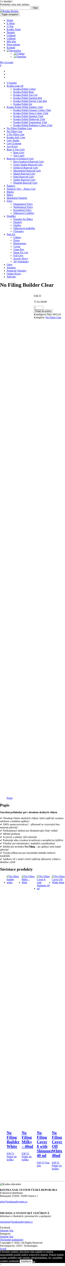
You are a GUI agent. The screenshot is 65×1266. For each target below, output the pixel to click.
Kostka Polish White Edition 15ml (25, 107)
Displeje (17, 222)
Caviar (16, 246)
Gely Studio (13, 140)
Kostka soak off (15, 85)
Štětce (10, 195)
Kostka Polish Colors (24, 88)
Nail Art (11, 234)
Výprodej (12, 82)
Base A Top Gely (16, 149)
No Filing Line (14, 131)
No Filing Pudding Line (19, 128)
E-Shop (11, 23)
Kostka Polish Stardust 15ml (28, 116)
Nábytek (11, 276)
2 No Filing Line (15, 134)
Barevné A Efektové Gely (20, 158)
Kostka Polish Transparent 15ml (30, 122)
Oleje (9, 264)
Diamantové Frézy (23, 204)
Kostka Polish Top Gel (25, 95)
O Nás (10, 26)
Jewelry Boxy (20, 258)
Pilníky (10, 191)
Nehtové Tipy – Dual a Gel (21, 188)
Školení (11, 32)
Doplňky (11, 216)
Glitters (17, 237)
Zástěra (17, 225)
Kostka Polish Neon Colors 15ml (30, 113)
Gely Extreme (14, 143)
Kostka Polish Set (22, 104)
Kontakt (11, 47)
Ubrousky (18, 231)
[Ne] (34, 1261)
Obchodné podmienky (12, 1239)
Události (11, 35)
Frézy (10, 201)
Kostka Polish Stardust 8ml (27, 98)
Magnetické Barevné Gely (27, 170)
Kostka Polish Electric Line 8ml (30, 101)
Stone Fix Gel (20, 252)
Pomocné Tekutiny (16, 270)
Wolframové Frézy (23, 207)
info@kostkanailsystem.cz (14, 1201)
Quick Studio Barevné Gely (28, 164)
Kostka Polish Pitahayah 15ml (29, 119)
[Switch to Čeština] (18, 53)
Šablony (11, 185)
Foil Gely (18, 255)
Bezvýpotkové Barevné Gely (28, 161)
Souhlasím (26, 1261)
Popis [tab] (9, 798)
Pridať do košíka (43, 311)
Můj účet (11, 41)
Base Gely (18, 152)
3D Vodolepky (21, 261)
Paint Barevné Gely (23, 176)
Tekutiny (11, 267)
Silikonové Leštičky (23, 213)
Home (10, 20)
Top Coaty (18, 155)
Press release (13, 44)
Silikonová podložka (24, 228)
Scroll (3, 1248)
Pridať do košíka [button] (12, 1158)
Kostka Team (14, 29)
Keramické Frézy (22, 210)
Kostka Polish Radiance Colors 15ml (32, 125)
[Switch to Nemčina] (19, 56)
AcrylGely (12, 146)
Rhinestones (19, 243)
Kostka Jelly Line (16, 137)
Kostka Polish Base (23, 92)
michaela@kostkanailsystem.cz (16, 1221)
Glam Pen (18, 249)
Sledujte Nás (6, 1230)
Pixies (16, 240)
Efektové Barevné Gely (25, 167)
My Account (6, 62)
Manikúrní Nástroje (17, 198)
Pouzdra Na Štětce (23, 219)
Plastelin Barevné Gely (25, 182)
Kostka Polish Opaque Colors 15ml (32, 110)
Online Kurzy (14, 273)
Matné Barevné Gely (24, 173)
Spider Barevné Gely (24, 179)
